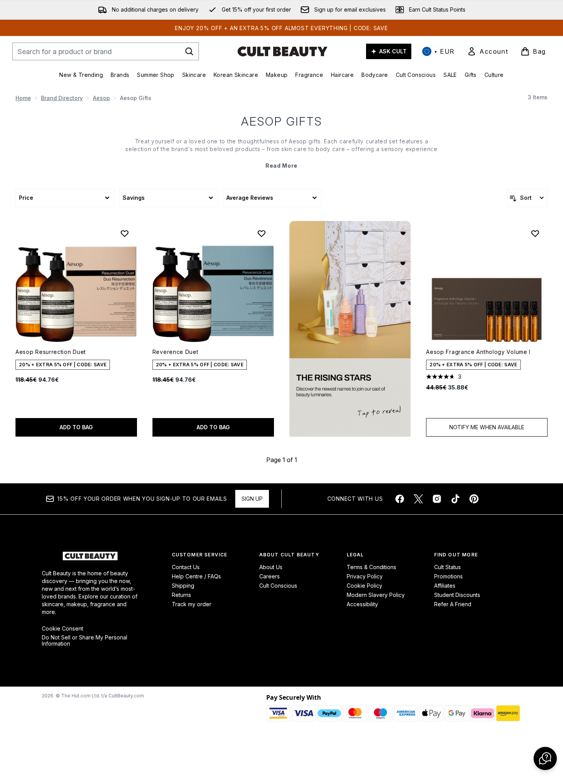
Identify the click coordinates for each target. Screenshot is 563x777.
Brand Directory (62, 98)
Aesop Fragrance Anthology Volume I (478, 352)
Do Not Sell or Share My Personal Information (84, 640)
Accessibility (362, 604)
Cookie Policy (364, 585)
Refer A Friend (452, 604)
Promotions (448, 576)
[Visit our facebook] (399, 499)
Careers (269, 576)
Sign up (252, 498)
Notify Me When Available (486, 427)
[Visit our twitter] (418, 499)
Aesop (101, 98)
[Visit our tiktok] (455, 499)
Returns (181, 595)
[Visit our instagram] (437, 499)
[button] (350, 329)
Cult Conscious (278, 585)
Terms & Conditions (371, 567)
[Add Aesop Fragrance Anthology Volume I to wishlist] (535, 233)
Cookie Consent (62, 629)
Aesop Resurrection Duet (50, 352)
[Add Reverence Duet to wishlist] (261, 233)
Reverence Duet (175, 352)
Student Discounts (457, 595)
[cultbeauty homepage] (282, 51)
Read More (281, 165)
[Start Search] (189, 51)
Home (23, 98)
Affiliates (444, 585)
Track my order (191, 604)
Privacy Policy (365, 576)
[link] (487, 51)
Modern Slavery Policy (376, 595)
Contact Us (186, 567)
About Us (270, 567)
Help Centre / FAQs (196, 576)
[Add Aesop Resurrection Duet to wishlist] (124, 233)
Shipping (183, 585)
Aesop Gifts (281, 121)
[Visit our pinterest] (474, 499)
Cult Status (447, 567)
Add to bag (76, 427)
